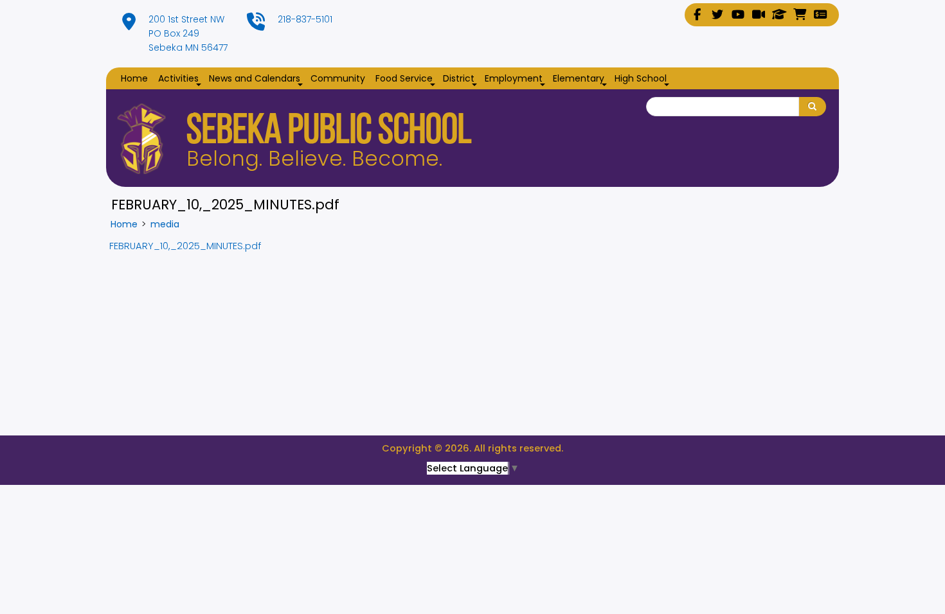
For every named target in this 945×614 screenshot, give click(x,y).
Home (134, 78)
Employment (516, 79)
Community (337, 78)
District (461, 79)
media (164, 224)
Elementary (581, 79)
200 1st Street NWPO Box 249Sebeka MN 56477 (188, 33)
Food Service (406, 79)
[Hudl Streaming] (759, 14)
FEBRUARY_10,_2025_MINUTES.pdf (185, 246)
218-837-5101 (305, 19)
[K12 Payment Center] (820, 14)
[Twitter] (717, 14)
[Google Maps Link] (129, 25)
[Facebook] (697, 14)
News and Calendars (257, 79)
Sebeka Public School (329, 132)
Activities (181, 79)
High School (643, 79)
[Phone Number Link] (256, 25)
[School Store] (800, 14)
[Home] (141, 138)
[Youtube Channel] (738, 14)
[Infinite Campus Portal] (779, 14)
